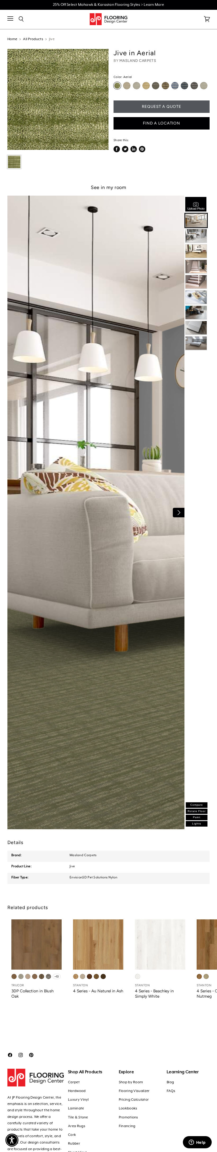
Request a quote (161, 106)
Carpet (74, 1082)
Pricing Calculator (134, 1100)
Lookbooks (128, 1108)
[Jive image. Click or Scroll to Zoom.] (57, 99)
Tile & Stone (78, 1117)
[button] (12, 1140)
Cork (72, 1135)
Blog (170, 1082)
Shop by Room (131, 1082)
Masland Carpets (137, 60)
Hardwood (76, 1091)
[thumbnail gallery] (14, 162)
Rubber (74, 1144)
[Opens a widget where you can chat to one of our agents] (197, 1142)
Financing (127, 1126)
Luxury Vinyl (78, 1100)
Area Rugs (76, 1126)
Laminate (76, 1108)
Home (12, 39)
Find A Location (161, 123)
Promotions (128, 1117)
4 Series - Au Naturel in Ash (98, 990)
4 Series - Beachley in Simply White (154, 993)
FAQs (171, 1091)
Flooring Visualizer (134, 1091)
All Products (33, 39)
